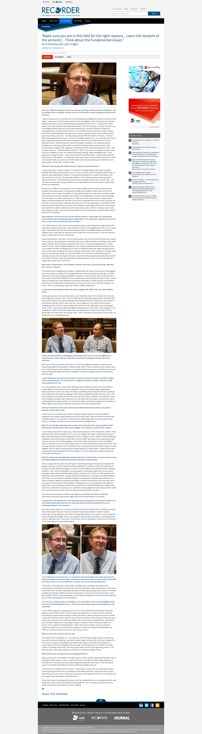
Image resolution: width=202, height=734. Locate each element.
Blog (88, 21)
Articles (53, 21)
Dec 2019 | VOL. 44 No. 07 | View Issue (54, 53)
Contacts (143, 9)
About (126, 9)
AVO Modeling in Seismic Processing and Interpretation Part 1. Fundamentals (145, 153)
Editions (78, 21)
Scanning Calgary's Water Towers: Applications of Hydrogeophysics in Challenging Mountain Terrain (143, 189)
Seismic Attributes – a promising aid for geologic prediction (145, 180)
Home (43, 21)
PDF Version (59, 57)
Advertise (134, 9)
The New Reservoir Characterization (144, 147)
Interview (47, 57)
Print (69, 57)
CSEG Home (117, 9)
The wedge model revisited (141, 172)
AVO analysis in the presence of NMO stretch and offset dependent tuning (144, 197)
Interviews (66, 21)
